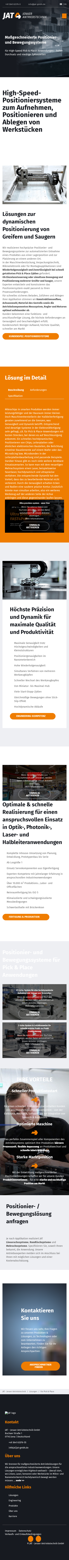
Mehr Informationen (34, 519)
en (65, 4)
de (61, 4)
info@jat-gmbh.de (36, 4)
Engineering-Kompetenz (31, 716)
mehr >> (20, 1480)
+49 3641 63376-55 (17, 1442)
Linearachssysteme (17, 1242)
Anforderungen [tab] (38, 390)
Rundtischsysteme (40, 1242)
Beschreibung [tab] (16, 390)
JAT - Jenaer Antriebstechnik (14, 1391)
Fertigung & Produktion (24, 916)
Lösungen (33, 1391)
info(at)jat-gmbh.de (18, 1447)
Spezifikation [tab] (15, 395)
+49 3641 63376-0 (13, 4)
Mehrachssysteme (16, 1245)
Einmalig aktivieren (33, 526)
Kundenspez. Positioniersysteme (29, 336)
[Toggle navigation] (64, 16)
